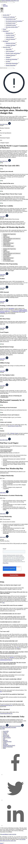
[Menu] (2, 10)
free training (11, 308)
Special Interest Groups (8, 243)
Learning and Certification (9, 17)
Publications (5, 31)
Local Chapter (6, 241)
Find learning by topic (11, 19)
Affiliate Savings (6, 244)
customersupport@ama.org (6, 713)
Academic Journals (10, 35)
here (18, 647)
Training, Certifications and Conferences (11, 238)
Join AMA (5, 5)
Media (4, 748)
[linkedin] (15, 825)
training (21, 309)
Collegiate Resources (10, 55)
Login (4, 4)
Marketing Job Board (10, 43)
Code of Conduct (7, 737)
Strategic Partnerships (11, 65)
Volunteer (8, 57)
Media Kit (5, 740)
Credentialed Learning (11, 25)
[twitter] (15, 800)
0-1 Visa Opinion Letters (8, 246)
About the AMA (6, 47)
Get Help (8, 61)
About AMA (9, 49)
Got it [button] (1, 843)
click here (11, 657)
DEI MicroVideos (6, 240)
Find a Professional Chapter (6, 449)
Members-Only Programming (9, 234)
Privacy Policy (6, 736)
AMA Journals (6, 237)
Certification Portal (7, 741)
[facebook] (15, 774)
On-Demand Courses (10, 23)
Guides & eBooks (10, 37)
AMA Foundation (10, 51)
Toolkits (5, 235)
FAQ (4, 739)
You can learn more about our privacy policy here (12, 840)
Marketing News (9, 33)
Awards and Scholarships (11, 59)
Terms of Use (6, 735)
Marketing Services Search (9, 745)
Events (4, 29)
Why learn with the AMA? (12, 27)
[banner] (14, 87)
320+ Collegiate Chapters (13, 433)
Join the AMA (6, 15)
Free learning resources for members (14, 21)
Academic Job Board (10, 45)
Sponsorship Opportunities (12, 63)
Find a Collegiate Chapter (6, 451)
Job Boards (5, 41)
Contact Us (5, 732)
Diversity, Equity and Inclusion (13, 53)
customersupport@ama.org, (6, 705)
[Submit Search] (14, 2)
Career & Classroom (10, 39)
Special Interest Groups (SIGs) (15, 426)
